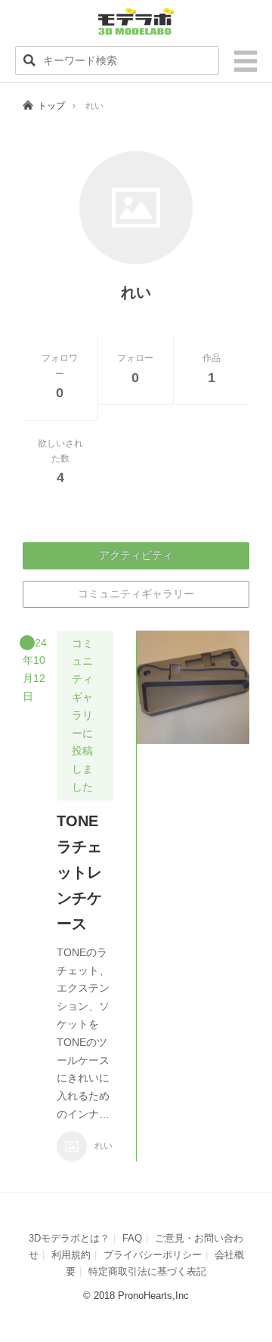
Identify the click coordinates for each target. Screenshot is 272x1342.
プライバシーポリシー (153, 1254)
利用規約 (71, 1254)
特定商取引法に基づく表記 (147, 1271)
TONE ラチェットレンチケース (85, 872)
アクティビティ (136, 555)
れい (103, 1145)
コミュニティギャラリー (136, 594)
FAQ (132, 1238)
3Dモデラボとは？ (69, 1238)
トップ (51, 105)
